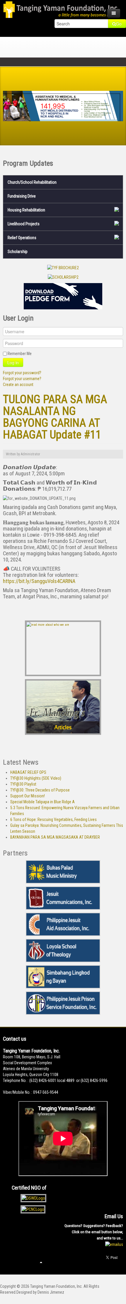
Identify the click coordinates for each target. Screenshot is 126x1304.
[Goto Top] (41, 1262)
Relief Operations (22, 237)
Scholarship (18, 251)
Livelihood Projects (24, 223)
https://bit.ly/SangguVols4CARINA (39, 581)
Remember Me (20, 353)
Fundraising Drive (22, 196)
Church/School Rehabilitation (32, 182)
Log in (13, 362)
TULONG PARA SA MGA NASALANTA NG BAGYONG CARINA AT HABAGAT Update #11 (55, 416)
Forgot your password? (22, 372)
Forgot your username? (22, 378)
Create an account (18, 384)
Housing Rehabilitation (26, 210)
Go (119, 24)
